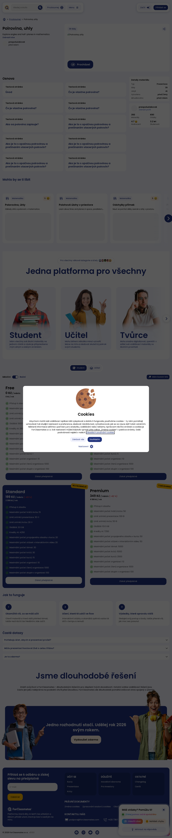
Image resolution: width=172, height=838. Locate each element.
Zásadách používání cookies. (100, 432)
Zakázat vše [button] (78, 439)
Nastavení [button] (83, 446)
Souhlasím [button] (95, 439)
